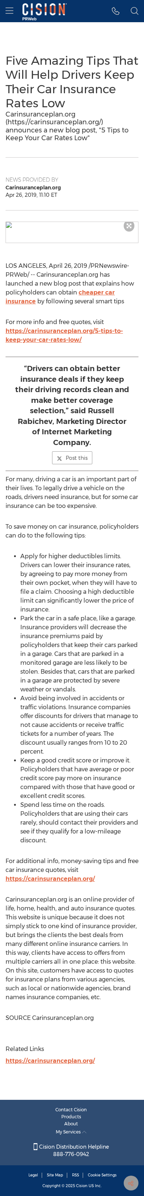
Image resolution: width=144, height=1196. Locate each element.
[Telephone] (115, 11)
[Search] (134, 11)
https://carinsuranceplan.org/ (50, 878)
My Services (69, 1132)
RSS (75, 1175)
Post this (77, 458)
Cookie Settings (102, 1175)
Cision (82, 1185)
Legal (33, 1175)
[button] (72, 225)
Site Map (55, 1175)
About (71, 1123)
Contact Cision (71, 1109)
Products (71, 1116)
